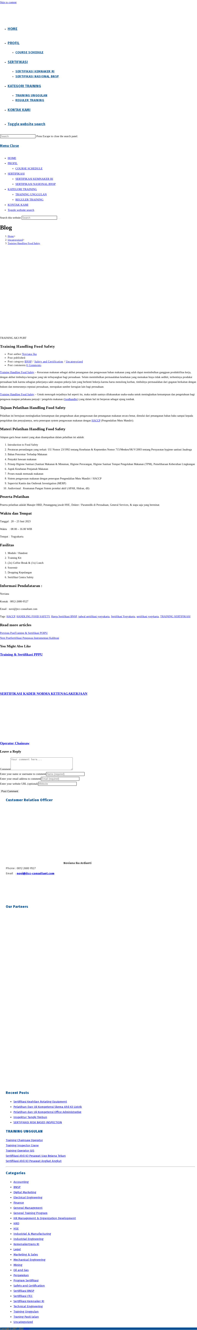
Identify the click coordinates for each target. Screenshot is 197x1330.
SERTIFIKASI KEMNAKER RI (34, 178)
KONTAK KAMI (18, 204)
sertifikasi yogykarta (148, 616)
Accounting (21, 1182)
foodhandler (71, 399)
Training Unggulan (26, 1311)
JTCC (26, 1328)
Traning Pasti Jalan (26, 1316)
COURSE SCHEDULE (29, 168)
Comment (5, 769)
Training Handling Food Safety (24, 243)
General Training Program (30, 1213)
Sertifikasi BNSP (23, 1291)
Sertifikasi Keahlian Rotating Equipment (40, 1101)
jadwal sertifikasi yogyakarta (93, 616)
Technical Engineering (28, 1306)
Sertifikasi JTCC (23, 1296)
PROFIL (13, 163)
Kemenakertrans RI (26, 1244)
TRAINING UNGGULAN (31, 194)
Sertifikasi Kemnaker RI (28, 1301)
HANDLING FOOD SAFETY (33, 616)
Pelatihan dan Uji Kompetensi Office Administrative (47, 1112)
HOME (12, 158)
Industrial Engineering (28, 1239)
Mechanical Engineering (29, 1259)
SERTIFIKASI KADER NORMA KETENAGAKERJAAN (43, 694)
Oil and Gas (21, 1270)
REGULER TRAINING (29, 199)
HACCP (96, 420)
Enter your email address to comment (20, 778)
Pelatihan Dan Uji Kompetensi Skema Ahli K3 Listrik (47, 1107)
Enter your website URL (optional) (19, 783)
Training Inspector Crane (22, 1145)
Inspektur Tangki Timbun (30, 1117)
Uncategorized (74, 361)
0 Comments (33, 365)
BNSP (28, 361)
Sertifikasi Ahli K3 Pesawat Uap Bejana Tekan (36, 1156)
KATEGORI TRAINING (22, 189)
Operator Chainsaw (14, 743)
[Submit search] (59, 218)
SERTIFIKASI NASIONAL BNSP (35, 184)
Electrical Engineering (27, 1197)
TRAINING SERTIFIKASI (175, 616)
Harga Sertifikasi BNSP (64, 616)
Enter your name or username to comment (23, 774)
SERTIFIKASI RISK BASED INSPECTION (37, 1122)
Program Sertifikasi (25, 1280)
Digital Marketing (24, 1192)
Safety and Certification (48, 361)
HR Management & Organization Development (44, 1218)
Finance (18, 1202)
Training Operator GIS (20, 1150)
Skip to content (8, 2)
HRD (16, 1223)
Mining (17, 1265)
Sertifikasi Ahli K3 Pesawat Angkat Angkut (34, 1161)
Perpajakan (21, 1275)
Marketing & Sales (25, 1254)
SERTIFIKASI (16, 173)
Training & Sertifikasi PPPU (21, 654)
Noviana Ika (29, 354)
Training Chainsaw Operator (24, 1140)
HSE (16, 1228)
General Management (28, 1208)
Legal (17, 1249)
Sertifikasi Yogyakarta (123, 616)
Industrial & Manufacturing (32, 1233)
